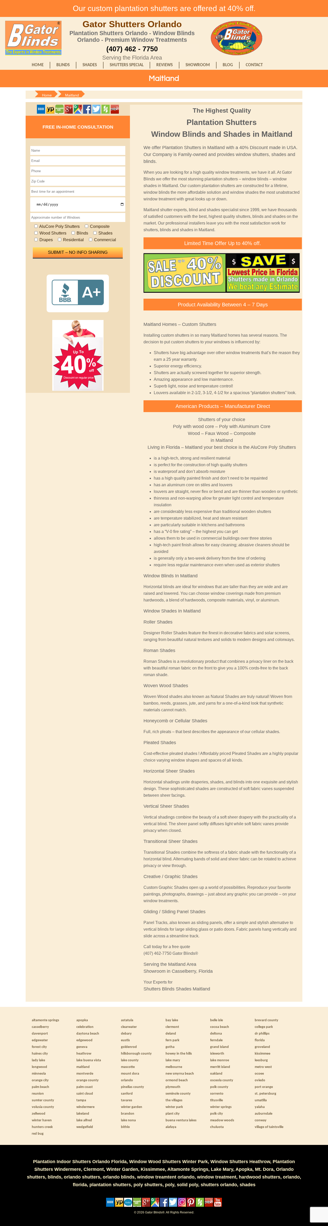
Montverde (84, 1074)
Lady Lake (38, 1060)
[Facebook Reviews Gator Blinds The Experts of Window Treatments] (87, 112)
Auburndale (263, 1114)
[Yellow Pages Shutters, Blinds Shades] (50, 112)
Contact (254, 65)
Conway (260, 1120)
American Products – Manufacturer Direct (223, 406)
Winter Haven (42, 1120)
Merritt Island (220, 1067)
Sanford (127, 1094)
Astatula (127, 1020)
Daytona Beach (87, 1034)
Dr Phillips (262, 1034)
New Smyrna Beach (180, 1074)
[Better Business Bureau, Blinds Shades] (41, 112)
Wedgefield (84, 1127)
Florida (260, 1040)
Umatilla (261, 1100)
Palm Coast (84, 1087)
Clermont (172, 1027)
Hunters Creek (42, 1127)
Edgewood (84, 1040)
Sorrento (216, 1094)
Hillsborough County (136, 1054)
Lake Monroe (219, 1060)
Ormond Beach (177, 1080)
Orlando (127, 1080)
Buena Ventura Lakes (181, 1120)
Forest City (39, 1047)
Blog (228, 65)
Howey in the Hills (179, 1054)
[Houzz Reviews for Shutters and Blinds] (105, 112)
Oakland (216, 1074)
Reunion (38, 1094)
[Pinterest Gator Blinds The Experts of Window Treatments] (191, 1206)
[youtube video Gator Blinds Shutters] (218, 1206)
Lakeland (82, 1114)
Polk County (219, 1087)
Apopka (82, 1020)
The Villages (174, 1100)
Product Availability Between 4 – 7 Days (223, 304)
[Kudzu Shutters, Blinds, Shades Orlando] (128, 1206)
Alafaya (171, 1127)
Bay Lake (172, 1020)
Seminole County (178, 1094)
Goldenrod (129, 1047)
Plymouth (173, 1087)
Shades (90, 65)
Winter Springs (221, 1107)
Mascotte (128, 1067)
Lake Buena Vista (88, 1060)
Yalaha (260, 1107)
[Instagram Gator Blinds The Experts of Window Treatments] (182, 1206)
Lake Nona (128, 1120)
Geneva (81, 1047)
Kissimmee (262, 1054)
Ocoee (259, 1074)
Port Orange (264, 1087)
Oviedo (260, 1080)
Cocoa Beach (219, 1027)
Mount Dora (130, 1074)
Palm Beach (40, 1087)
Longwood (39, 1067)
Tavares (126, 1100)
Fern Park (172, 1040)
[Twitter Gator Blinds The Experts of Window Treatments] (96, 112)
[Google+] (69, 112)
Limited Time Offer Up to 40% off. (222, 243)
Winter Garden (131, 1107)
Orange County (87, 1080)
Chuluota (217, 1127)
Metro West (263, 1067)
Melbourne (174, 1067)
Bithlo (125, 1127)
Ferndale (216, 1040)
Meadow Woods (222, 1120)
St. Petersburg (265, 1094)
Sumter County (43, 1100)
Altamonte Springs (45, 1020)
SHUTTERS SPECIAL (127, 65)
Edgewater (40, 1040)
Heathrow (83, 1054)
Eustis (125, 1040)
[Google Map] (78, 112)
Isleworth (217, 1054)
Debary (126, 1034)
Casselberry (40, 1027)
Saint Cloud (84, 1094)
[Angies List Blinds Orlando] (60, 112)
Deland (171, 1034)
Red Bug (38, 1134)
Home (38, 65)
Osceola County (221, 1080)
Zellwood (38, 1114)
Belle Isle (216, 1020)
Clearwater (129, 1027)
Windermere (85, 1107)
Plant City (173, 1114)
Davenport (40, 1034)
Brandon (127, 1114)
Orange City (40, 1080)
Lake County (130, 1060)
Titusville (216, 1100)
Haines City (40, 1054)
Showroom (198, 65)
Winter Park (174, 1107)
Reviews (164, 65)
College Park (264, 1027)
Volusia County (43, 1107)
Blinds (63, 65)
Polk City (216, 1114)
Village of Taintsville (269, 1127)
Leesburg (261, 1060)
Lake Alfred (84, 1120)
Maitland (83, 1067)
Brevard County (266, 1020)
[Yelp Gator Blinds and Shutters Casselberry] (115, 112)
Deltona (216, 1034)
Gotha (170, 1047)
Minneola (39, 1074)
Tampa (81, 1100)
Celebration (85, 1027)
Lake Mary (173, 1060)
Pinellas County (132, 1087)
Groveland (262, 1047)
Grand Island (219, 1047)
